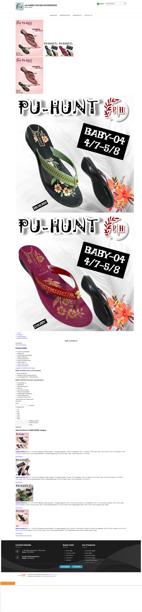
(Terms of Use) (53, 574)
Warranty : (83, 453)
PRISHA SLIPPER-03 (21, 528)
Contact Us (88, 15)
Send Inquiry (31, 368)
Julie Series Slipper (90, 558)
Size (18, 388)
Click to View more (22, 364)
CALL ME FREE (28, 536)
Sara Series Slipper (90, 551)
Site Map (68, 560)
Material (19, 385)
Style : (28, 453)
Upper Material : (62, 452)
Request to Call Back (22, 368)
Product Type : (69, 453)
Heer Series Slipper (90, 555)
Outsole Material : (40, 453)
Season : (28, 505)
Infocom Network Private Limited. (48, 576)
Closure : (91, 452)
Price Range (20, 377)
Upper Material (21, 386)
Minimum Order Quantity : (47, 452)
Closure (19, 383)
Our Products (77, 15)
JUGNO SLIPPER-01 (21, 503)
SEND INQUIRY (19, 536)
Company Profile (64, 15)
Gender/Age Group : (54, 453)
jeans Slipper (88, 553)
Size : (70, 452)
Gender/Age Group (23, 393)
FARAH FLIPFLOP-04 (22, 477)
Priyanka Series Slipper (91, 560)
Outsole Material (22, 395)
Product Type (21, 392)
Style (18, 397)
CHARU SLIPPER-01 (21, 452)
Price (18, 373)
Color (18, 390)
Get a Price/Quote (21, 345)
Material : (78, 452)
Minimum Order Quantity (24, 375)
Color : (107, 452)
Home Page (53, 15)
